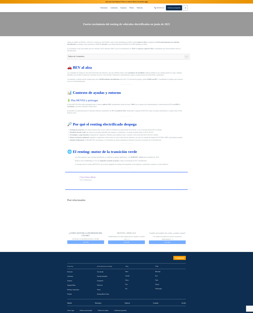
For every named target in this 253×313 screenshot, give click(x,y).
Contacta (179, 258)
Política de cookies (103, 310)
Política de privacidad (86, 310)
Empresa (69, 280)
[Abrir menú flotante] (185, 7)
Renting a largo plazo (73, 289)
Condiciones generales (120, 310)
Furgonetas (100, 280)
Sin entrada (100, 272)
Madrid (69, 303)
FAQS (156, 266)
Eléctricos (100, 285)
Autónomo (70, 276)
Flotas (98, 289)
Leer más (86, 242)
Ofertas (131, 8)
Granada (155, 303)
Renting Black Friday (103, 294)
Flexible (69, 294)
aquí (146, 1)
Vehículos (140, 8)
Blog (127, 266)
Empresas (123, 8)
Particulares (104, 8)
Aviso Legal (70, 310)
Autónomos (114, 8)
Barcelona (98, 303)
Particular (70, 272)
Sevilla (184, 303)
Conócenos (70, 266)
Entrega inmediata (102, 276)
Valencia (127, 303)
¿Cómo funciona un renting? (104, 266)
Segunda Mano (71, 285)
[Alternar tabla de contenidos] (185, 56)
